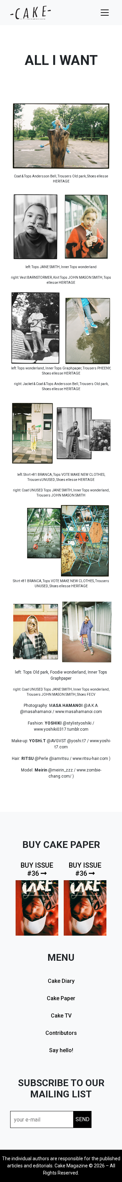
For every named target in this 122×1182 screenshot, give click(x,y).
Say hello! (61, 1050)
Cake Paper (61, 998)
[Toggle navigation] (105, 12)
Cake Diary (61, 981)
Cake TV (61, 1015)
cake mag (30, 12)
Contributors (61, 1033)
